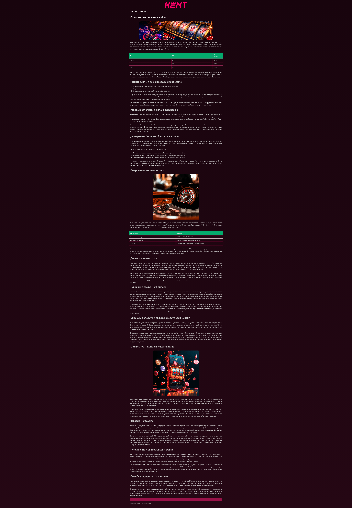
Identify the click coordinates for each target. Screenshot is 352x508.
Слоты (143, 12)
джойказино (154, 333)
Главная (133, 12)
